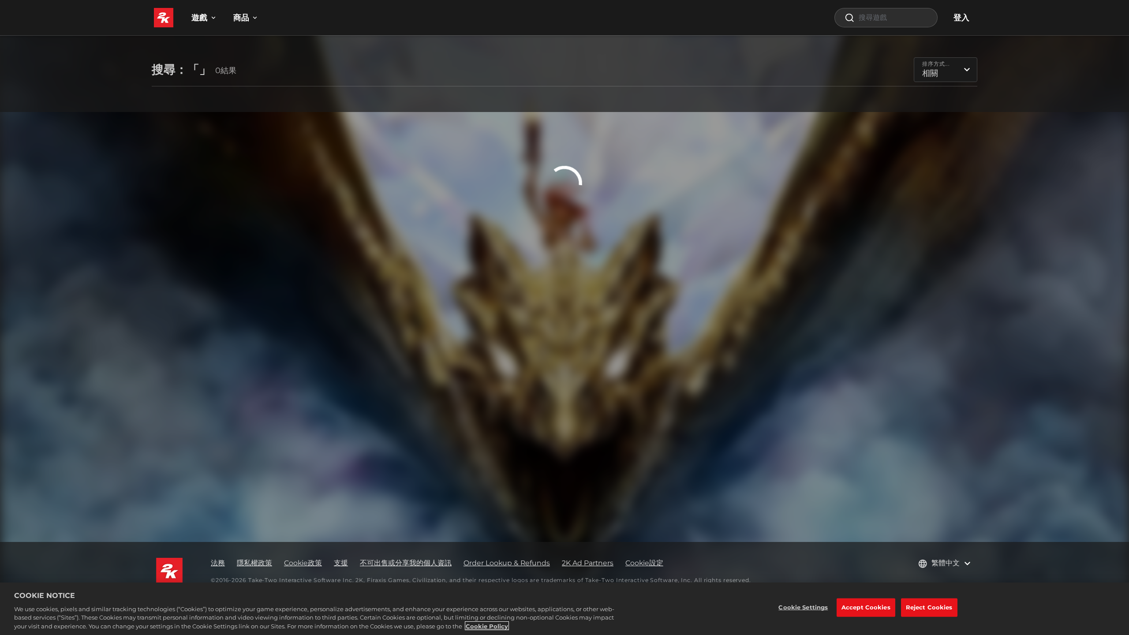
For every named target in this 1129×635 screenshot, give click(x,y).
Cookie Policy (487, 625)
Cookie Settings (803, 607)
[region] (564, 609)
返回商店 (564, 204)
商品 (241, 17)
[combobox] (886, 17)
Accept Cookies (865, 607)
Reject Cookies (929, 607)
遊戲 (199, 17)
